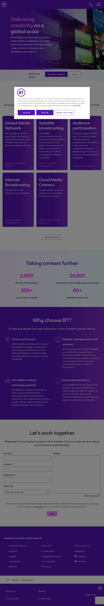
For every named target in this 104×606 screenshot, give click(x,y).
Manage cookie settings (64, 112)
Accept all (26, 112)
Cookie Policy (76, 105)
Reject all (44, 112)
